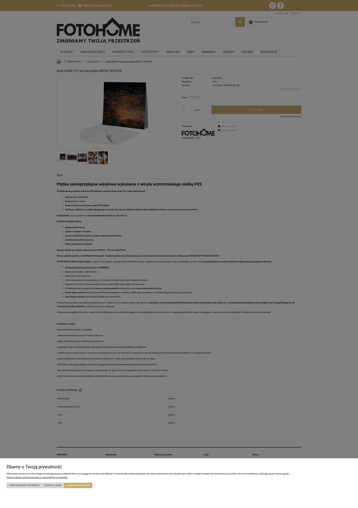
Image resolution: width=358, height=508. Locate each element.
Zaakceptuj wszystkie (78, 485)
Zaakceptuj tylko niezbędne (24, 485)
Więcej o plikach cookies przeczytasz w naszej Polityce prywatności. (37, 477)
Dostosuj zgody (52, 485)
